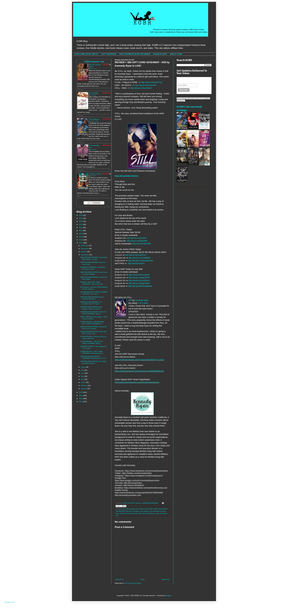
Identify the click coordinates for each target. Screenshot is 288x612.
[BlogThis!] (119, 506)
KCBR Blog (82, 41)
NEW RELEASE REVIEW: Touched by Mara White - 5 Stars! (93, 258)
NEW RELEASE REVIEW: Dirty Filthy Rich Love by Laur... (93, 332)
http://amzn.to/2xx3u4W (145, 85)
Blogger (168, 595)
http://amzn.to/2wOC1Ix (151, 82)
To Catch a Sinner (95, 174)
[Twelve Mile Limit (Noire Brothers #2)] (182, 164)
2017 (81, 243)
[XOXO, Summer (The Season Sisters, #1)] (182, 147)
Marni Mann (93, 149)
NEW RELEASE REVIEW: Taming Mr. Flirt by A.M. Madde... (93, 327)
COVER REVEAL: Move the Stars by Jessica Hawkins (93, 337)
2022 (81, 227)
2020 (81, 233)
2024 (81, 221)
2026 (81, 215)
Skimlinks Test (9, 602)
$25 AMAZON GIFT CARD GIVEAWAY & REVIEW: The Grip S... (94, 293)
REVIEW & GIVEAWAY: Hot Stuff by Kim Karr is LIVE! (92, 268)
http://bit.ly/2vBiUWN (141, 244)
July (82, 370)
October (84, 252)
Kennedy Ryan (141, 300)
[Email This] (117, 506)
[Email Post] (162, 503)
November (85, 248)
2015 (81, 395)
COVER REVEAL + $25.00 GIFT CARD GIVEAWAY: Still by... (91, 342)
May (82, 376)
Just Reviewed (108, 54)
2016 (81, 392)
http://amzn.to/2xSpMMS (139, 258)
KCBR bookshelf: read (94, 62)
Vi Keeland (93, 95)
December (85, 245)
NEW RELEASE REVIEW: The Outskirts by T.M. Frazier (91, 303)
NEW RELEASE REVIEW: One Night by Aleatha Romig (93, 362)
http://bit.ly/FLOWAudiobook (140, 261)
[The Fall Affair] (82, 108)
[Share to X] (121, 506)
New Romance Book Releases (134, 54)
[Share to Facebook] (123, 506)
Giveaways (136, 511)
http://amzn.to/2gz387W (139, 277)
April (82, 379)
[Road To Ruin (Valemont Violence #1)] (193, 128)
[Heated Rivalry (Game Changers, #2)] (204, 165)
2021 (81, 230)
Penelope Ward (94, 121)
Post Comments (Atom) (133, 583)
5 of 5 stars (143, 303)
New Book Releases (148, 513)
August (83, 367)
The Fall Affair (94, 93)
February (84, 385)
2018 (81, 240)
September (85, 255)
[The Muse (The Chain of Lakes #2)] (204, 128)
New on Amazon (161, 513)
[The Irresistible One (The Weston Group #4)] (82, 160)
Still (130, 300)
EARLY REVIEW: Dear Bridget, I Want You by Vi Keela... (93, 318)
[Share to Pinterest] (125, 506)
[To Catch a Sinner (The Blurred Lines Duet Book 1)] (82, 189)
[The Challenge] (82, 135)
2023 (81, 224)
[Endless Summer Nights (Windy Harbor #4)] (193, 147)
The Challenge (94, 119)
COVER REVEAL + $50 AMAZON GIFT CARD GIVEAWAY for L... (92, 323)
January (84, 388)
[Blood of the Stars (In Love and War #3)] (193, 164)
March (83, 382)
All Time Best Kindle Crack (129, 509)
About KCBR (176, 54)
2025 (81, 218)
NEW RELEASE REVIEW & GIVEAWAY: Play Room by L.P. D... (93, 357)
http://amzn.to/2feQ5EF (137, 241)
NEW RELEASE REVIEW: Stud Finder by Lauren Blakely (93, 273)
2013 (81, 401)
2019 (81, 237)
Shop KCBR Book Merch (86, 54)
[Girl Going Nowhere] (182, 181)
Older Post (165, 579)
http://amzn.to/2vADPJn (139, 280)
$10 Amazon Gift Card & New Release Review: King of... (94, 288)
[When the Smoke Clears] (82, 80)
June (83, 373)
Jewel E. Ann (93, 68)
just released (145, 511)
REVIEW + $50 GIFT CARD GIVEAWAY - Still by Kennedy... (92, 283)
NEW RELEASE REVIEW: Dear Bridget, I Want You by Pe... (91, 308)
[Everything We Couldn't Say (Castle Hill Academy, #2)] (204, 146)
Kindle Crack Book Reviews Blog (130, 513)
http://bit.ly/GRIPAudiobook (140, 286)
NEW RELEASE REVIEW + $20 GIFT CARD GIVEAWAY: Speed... (93, 313)
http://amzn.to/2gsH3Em (139, 283)
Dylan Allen (93, 175)
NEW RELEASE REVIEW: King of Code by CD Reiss (92, 298)
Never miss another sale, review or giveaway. (192, 80)
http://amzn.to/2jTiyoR (136, 238)
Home (143, 579)
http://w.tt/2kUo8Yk (136, 263)
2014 (81, 398)
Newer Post (119, 579)
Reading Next (160, 54)
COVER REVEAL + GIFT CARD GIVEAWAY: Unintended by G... (92, 352)
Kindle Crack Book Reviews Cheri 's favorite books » (194, 187)
